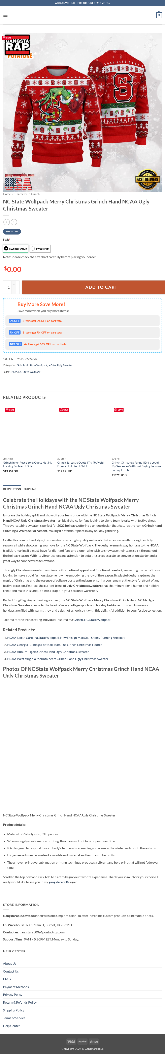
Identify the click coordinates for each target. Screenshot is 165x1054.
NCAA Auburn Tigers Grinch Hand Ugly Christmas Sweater (48, 652)
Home (7, 194)
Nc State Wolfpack (36, 365)
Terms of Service (14, 1018)
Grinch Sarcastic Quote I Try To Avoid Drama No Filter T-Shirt (80, 464)
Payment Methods (16, 987)
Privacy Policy (12, 994)
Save (8, 37)
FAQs (7, 979)
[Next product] (6, 222)
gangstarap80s (59, 882)
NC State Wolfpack (29, 371)
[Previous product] (14, 222)
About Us (9, 963)
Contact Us (11, 971)
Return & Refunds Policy (20, 1002)
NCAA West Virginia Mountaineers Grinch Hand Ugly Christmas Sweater (57, 659)
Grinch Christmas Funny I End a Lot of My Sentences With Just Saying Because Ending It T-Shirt (136, 466)
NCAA (52, 365)
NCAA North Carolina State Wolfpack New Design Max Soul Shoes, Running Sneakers (66, 637)
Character (20, 194)
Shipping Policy (13, 1010)
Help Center (11, 1026)
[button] (5, 15)
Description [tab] (12, 489)
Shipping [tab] (30, 489)
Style (6, 239)
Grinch (35, 194)
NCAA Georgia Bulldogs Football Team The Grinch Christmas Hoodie (54, 644)
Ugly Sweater (65, 365)
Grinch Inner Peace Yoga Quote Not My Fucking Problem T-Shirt (27, 464)
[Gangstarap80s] (82, 15)
